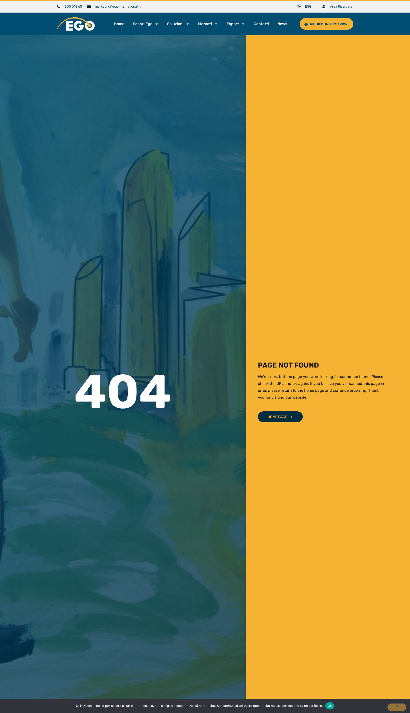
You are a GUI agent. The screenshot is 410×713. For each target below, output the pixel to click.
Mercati (205, 24)
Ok (330, 706)
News (282, 24)
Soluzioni (175, 24)
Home (119, 24)
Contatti (261, 24)
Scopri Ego (142, 24)
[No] (396, 707)
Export (233, 24)
